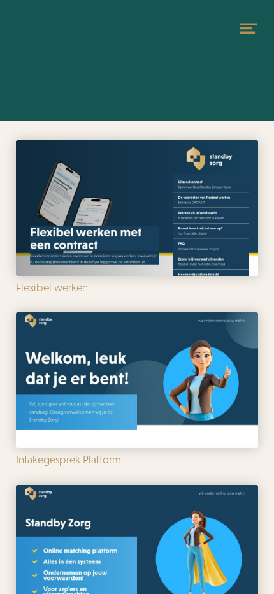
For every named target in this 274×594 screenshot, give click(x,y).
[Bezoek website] (67, 51)
